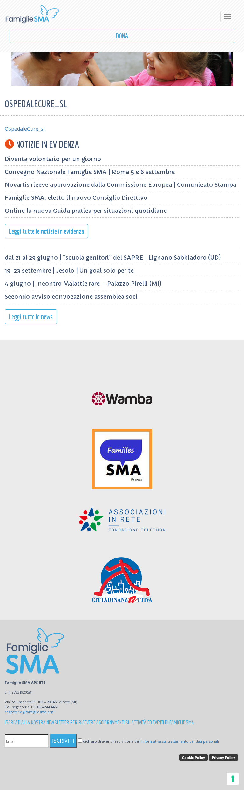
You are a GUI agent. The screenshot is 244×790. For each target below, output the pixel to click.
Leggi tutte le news (31, 317)
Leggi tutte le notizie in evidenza (46, 231)
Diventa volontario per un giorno (53, 159)
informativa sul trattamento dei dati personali (180, 741)
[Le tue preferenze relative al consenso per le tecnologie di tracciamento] (233, 779)
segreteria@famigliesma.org (29, 712)
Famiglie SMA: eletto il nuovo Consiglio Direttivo (76, 197)
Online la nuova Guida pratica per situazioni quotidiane (86, 210)
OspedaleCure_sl (24, 128)
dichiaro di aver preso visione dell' (150, 741)
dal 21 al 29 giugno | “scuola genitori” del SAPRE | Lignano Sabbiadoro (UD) (113, 257)
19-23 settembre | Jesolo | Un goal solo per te (69, 270)
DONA (122, 36)
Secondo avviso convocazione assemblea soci (71, 296)
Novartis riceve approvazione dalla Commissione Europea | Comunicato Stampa (120, 184)
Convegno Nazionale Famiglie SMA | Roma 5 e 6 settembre (90, 172)
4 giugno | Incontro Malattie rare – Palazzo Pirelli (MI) (83, 283)
